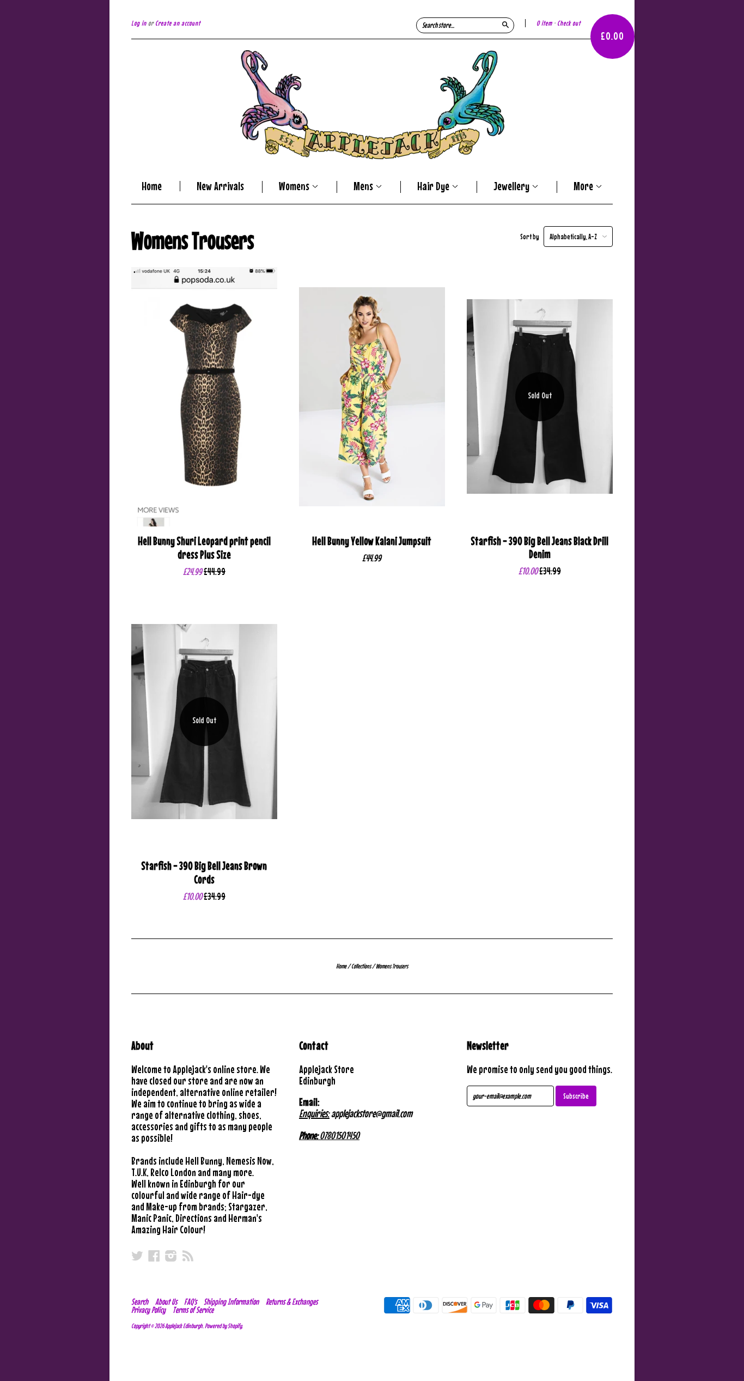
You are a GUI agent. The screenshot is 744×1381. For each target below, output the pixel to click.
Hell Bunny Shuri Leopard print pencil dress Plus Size (204, 548)
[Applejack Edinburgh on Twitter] (137, 1255)
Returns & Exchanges (292, 1301)
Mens (364, 187)
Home (152, 186)
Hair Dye (434, 187)
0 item (544, 23)
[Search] (505, 24)
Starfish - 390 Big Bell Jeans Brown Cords (204, 872)
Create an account (177, 23)
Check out (569, 23)
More (584, 187)
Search (139, 1301)
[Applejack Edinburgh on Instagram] (171, 1255)
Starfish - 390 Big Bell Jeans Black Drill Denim (539, 548)
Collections (361, 966)
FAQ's (190, 1301)
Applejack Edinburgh (184, 1326)
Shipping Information (231, 1301)
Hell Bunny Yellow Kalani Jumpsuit (371, 541)
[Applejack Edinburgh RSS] (188, 1255)
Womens (295, 187)
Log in (139, 23)
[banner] (372, 104)
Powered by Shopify (223, 1326)
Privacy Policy (148, 1309)
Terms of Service (193, 1309)
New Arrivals (220, 186)
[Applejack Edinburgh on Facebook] (154, 1255)
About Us (166, 1301)
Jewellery (512, 187)
